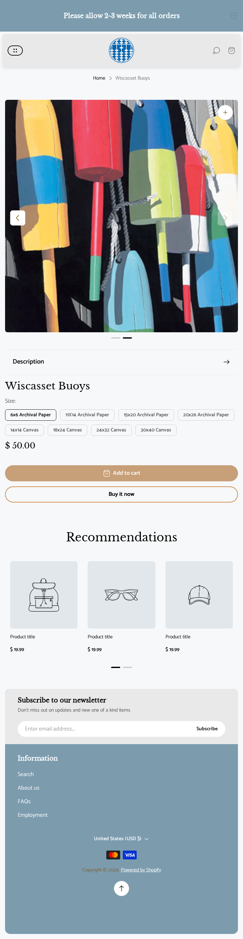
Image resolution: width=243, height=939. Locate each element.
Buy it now (121, 494)
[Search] (216, 50)
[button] (115, 338)
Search (26, 774)
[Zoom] (225, 112)
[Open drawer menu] (15, 50)
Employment (33, 815)
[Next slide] (225, 218)
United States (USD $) (117, 839)
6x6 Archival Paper (30, 415)
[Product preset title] (44, 595)
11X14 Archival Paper (87, 415)
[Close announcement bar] (234, 16)
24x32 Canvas (111, 430)
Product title (22, 637)
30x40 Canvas (156, 430)
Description (28, 362)
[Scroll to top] (121, 888)
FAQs (24, 802)
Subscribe (207, 729)
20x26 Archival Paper (206, 415)
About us (29, 788)
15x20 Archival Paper (146, 415)
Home (99, 78)
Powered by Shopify (141, 870)
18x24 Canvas (67, 430)
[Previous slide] (17, 218)
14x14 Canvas (24, 430)
